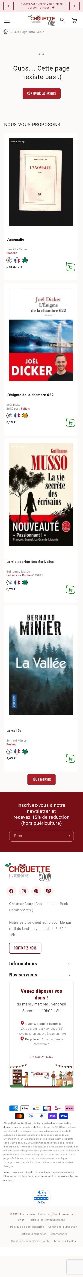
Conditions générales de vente (30, 1241)
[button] (7, 20)
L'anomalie (15, 239)
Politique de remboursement (47, 1219)
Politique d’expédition (33, 1234)
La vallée (13, 731)
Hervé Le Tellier (16, 249)
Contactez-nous (25, 948)
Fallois (25, 408)
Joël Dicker (14, 404)
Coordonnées (59, 1234)
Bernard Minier (16, 740)
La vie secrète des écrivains (30, 562)
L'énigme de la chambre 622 (30, 395)
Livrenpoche (28, 1214)
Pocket (11, 744)
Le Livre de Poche (18, 575)
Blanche (11, 253)
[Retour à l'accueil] (5, 32)
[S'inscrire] (68, 836)
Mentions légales (65, 1241)
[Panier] (74, 20)
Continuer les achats (41, 93)
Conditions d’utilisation (62, 1226)
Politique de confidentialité (27, 1226)
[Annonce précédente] (8, 6)
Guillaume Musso (18, 571)
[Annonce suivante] (74, 6)
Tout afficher (41, 779)
